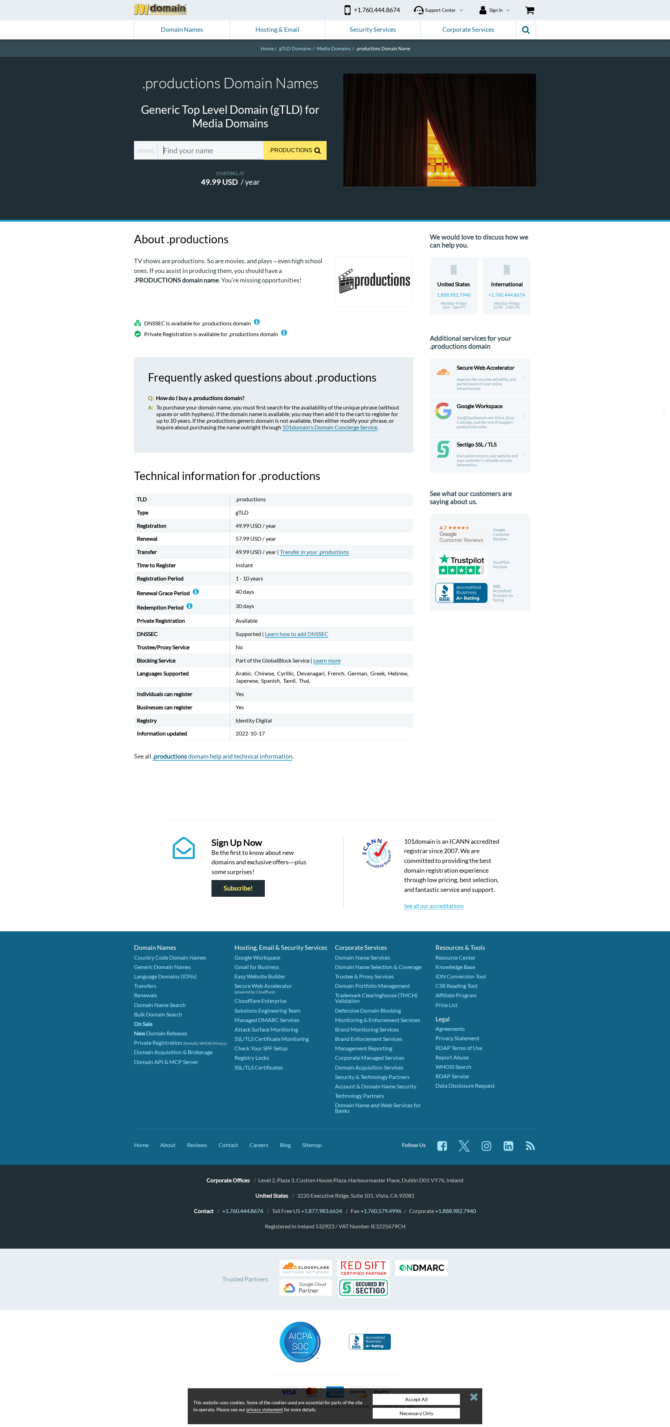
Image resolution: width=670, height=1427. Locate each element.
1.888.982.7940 (454, 295)
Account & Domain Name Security (375, 1086)
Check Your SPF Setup (261, 1048)
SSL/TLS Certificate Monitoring (271, 1038)
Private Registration (158, 1042)
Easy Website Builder (259, 976)
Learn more (327, 660)
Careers (259, 1144)
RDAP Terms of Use (459, 1047)
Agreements (450, 1028)
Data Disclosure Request (465, 1085)
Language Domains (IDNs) (165, 976)
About (168, 1144)
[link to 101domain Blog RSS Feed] (530, 1149)
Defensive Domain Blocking (368, 1010)
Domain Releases (160, 1033)
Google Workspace (257, 957)
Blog (285, 1144)
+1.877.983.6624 (321, 1210)
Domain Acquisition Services (369, 1067)
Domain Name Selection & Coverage (378, 966)
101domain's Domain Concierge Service (329, 427)
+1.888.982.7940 (455, 1210)
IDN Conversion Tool (461, 976)
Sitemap (312, 1144)
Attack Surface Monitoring (266, 1029)
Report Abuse (452, 1057)
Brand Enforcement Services (368, 1038)
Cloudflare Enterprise (260, 1000)
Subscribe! (238, 888)
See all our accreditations (434, 905)
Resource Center (456, 957)
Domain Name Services (362, 957)
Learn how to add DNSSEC (296, 633)
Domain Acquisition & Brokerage (173, 1052)
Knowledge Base (455, 966)
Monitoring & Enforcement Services (377, 1019)
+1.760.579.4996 (380, 1210)
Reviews (197, 1144)
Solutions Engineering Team (267, 1010)
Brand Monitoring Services (367, 1029)
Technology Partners (359, 1095)
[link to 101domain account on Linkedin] (508, 1149)
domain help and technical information (222, 756)
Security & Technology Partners (372, 1076)
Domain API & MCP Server (166, 1061)
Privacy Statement (457, 1038)
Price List (446, 1004)
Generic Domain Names (162, 966)
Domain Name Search (160, 1004)
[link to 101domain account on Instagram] (486, 1149)
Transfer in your (314, 551)
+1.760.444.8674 (507, 295)
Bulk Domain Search (158, 1014)
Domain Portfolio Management (372, 985)
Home (141, 1144)
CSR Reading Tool (456, 985)
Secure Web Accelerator (263, 985)
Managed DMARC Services (266, 1019)
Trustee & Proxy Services (364, 976)
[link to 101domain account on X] (464, 1149)
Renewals (145, 995)
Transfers (145, 985)
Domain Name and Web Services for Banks (378, 1108)
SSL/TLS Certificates (258, 1067)
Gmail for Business (256, 966)
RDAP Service (452, 1076)
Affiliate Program (456, 995)
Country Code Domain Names (170, 957)
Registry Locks (251, 1057)
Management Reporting (363, 1048)
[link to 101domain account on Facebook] (442, 1149)
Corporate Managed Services (369, 1057)
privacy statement (264, 1409)
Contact (228, 1144)
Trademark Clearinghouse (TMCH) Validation (376, 998)
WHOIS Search (453, 1066)
